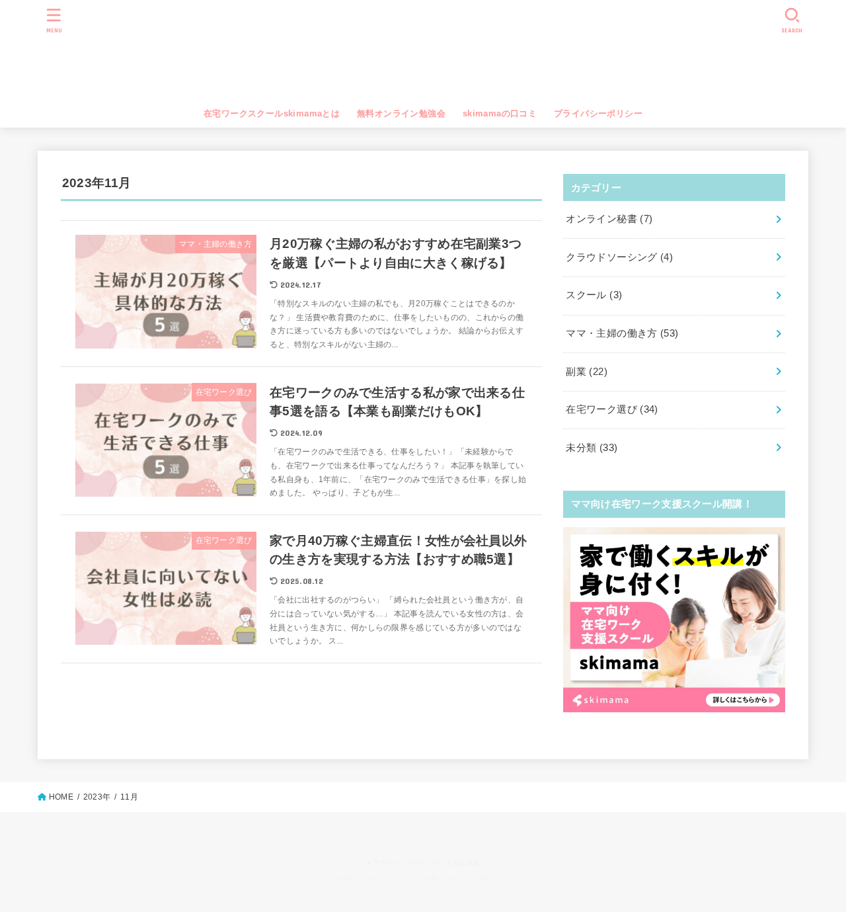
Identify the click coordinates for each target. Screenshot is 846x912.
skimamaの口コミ (500, 113)
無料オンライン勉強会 (401, 113)
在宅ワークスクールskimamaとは (272, 113)
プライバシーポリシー (598, 113)
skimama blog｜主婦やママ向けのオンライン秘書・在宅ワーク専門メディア (423, 52)
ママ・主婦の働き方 (622, 333)
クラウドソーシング (619, 257)
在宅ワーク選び (612, 409)
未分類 (591, 447)
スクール (594, 295)
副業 (586, 371)
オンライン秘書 (609, 219)
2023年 (96, 797)
